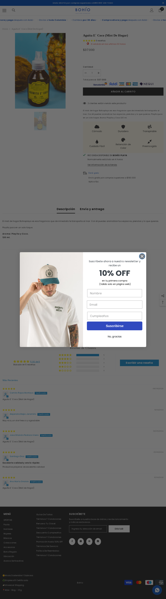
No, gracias (115, 336)
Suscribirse (115, 326)
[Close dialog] (142, 256)
